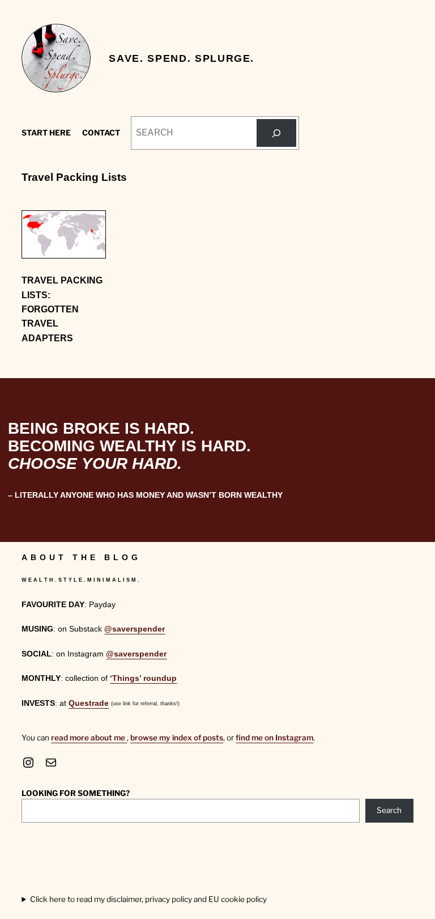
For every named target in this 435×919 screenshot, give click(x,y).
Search (389, 810)
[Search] (276, 133)
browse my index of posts (176, 737)
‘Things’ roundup (143, 678)
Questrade (89, 703)
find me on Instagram (274, 737)
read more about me (89, 737)
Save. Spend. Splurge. (181, 58)
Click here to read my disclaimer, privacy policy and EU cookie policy (148, 899)
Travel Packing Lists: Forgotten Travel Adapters (62, 309)
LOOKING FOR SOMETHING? (76, 793)
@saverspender (134, 629)
